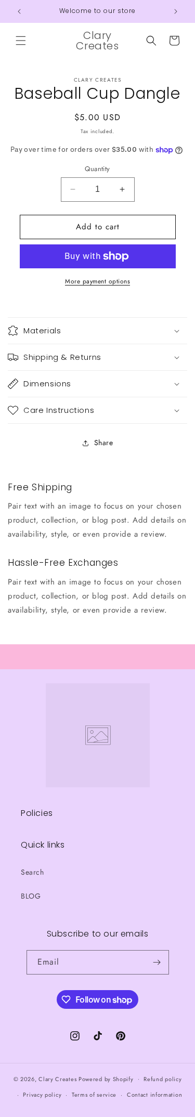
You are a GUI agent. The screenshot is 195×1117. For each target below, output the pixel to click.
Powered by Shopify (106, 1078)
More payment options (97, 281)
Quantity (97, 169)
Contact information (154, 1094)
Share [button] (103, 442)
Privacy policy (42, 1094)
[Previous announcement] (19, 11)
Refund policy (162, 1079)
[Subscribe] (157, 962)
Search (32, 872)
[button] (20, 40)
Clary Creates (57, 1078)
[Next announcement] (175, 11)
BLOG (31, 896)
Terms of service (94, 1094)
